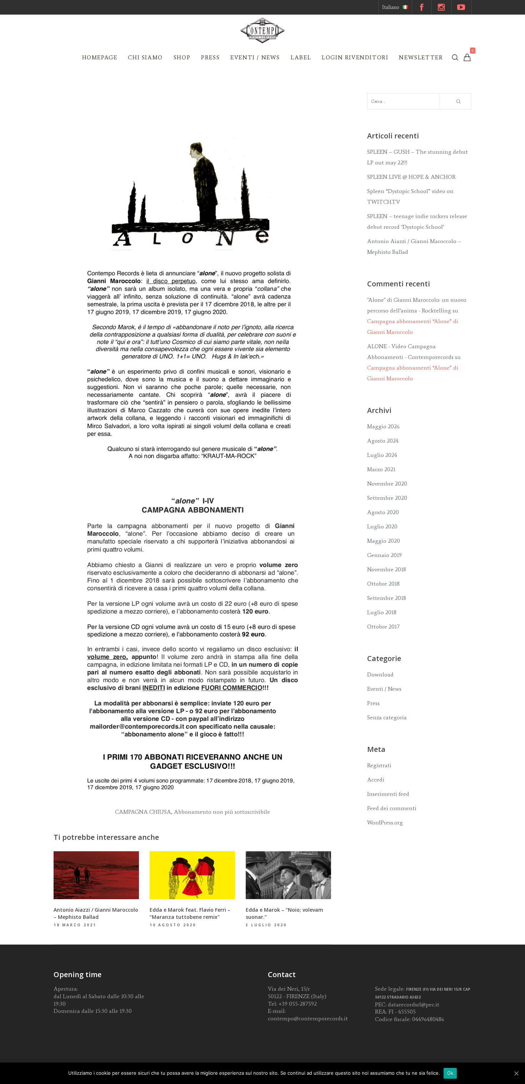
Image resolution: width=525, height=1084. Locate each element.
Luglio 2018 (381, 612)
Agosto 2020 (383, 512)
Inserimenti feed (388, 793)
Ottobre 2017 (383, 626)
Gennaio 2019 (384, 555)
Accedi (375, 779)
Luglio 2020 (382, 526)
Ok (450, 1073)
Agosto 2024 (383, 440)
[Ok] (516, 1073)
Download (380, 674)
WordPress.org (385, 822)
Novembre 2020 (387, 483)
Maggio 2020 (383, 540)
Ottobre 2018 (383, 583)
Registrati (379, 765)
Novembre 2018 (386, 569)
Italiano (390, 7)
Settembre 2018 (386, 598)
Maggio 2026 (383, 426)
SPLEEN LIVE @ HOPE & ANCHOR (411, 176)
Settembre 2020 (387, 497)
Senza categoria (387, 717)
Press (373, 703)
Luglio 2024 (382, 455)
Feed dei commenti (391, 808)
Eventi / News (384, 688)
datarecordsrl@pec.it (413, 1004)
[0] (467, 57)
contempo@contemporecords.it (308, 1018)
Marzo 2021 (381, 469)
